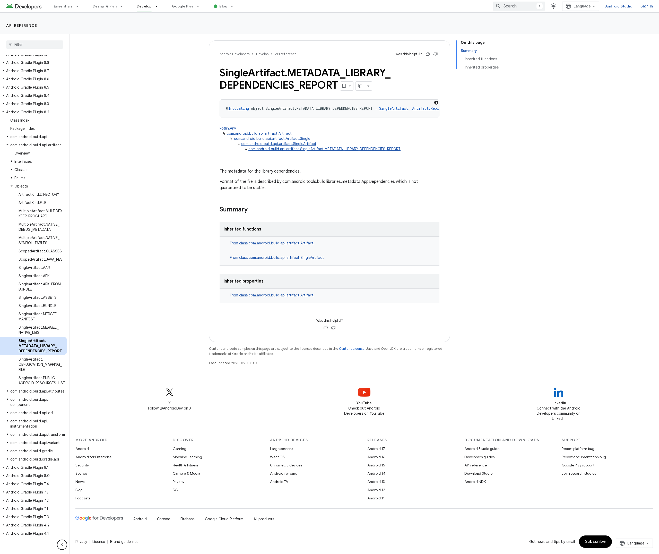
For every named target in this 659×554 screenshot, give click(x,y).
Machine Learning (187, 457)
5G (175, 490)
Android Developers (234, 54)
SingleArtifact (393, 108)
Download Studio (478, 473)
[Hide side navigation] (62, 545)
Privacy (178, 481)
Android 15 (376, 465)
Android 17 (376, 448)
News (79, 481)
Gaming (179, 448)
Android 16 (376, 457)
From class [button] (272, 243)
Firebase (187, 519)
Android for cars (283, 473)
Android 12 (376, 490)
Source (81, 473)
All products (264, 519)
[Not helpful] (435, 54)
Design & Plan (105, 6)
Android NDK (475, 481)
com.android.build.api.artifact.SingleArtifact (278, 143)
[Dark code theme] (436, 103)
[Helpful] (428, 54)
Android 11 (376, 498)
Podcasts (82, 498)
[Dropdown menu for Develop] (159, 6)
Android (82, 448)
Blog (223, 6)
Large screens (281, 448)
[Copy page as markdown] (360, 86)
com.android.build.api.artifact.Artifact (259, 133)
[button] (33, 62)
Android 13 (376, 481)
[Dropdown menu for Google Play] (200, 6)
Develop (144, 6)
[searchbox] (34, 44)
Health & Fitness (185, 465)
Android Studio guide (481, 448)
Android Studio (618, 6)
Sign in (646, 6)
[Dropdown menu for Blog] (234, 6)
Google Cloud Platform (224, 519)
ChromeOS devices (286, 465)
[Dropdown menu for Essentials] (79, 6)
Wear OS (277, 457)
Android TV (279, 481)
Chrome (163, 519)
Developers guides (479, 457)
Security (82, 465)
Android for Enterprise (93, 457)
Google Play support (578, 465)
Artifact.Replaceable (432, 108)
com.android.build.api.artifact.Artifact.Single (272, 138)
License (98, 542)
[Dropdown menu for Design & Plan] (124, 6)
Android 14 (376, 473)
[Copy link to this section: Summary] (253, 210)
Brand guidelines (124, 542)
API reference (21, 25)
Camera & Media (186, 473)
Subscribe (595, 541)
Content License (352, 348)
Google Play (183, 6)
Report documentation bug (584, 457)
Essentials (63, 6)
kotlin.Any (228, 128)
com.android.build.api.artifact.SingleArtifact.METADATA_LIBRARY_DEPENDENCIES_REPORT (324, 149)
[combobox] (519, 6)
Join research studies (579, 473)
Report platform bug (578, 448)
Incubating (238, 108)
